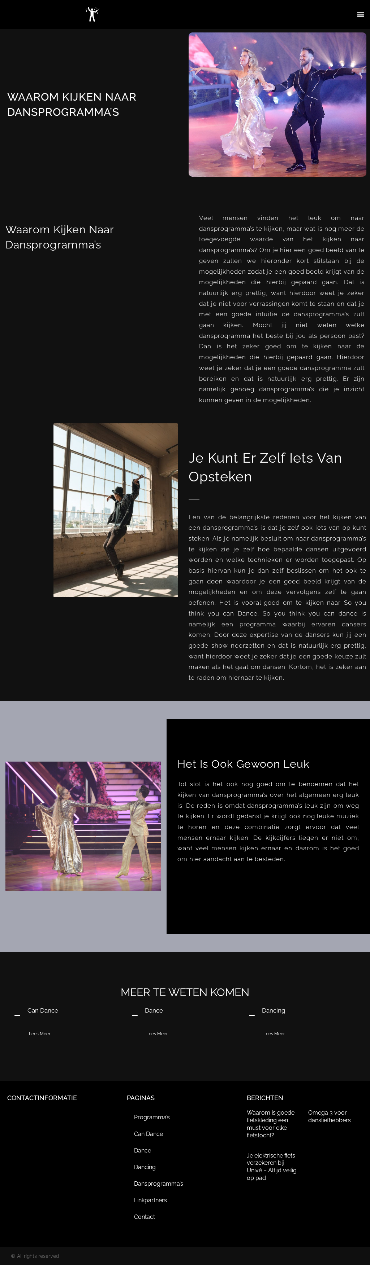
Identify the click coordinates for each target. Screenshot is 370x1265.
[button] (360, 15)
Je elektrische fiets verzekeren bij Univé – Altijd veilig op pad (272, 1166)
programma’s (152, 1117)
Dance (142, 1150)
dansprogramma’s (158, 1183)
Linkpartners (150, 1200)
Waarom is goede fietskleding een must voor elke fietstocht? (270, 1123)
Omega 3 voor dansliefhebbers (329, 1116)
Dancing (145, 1167)
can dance (148, 1133)
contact (144, 1216)
